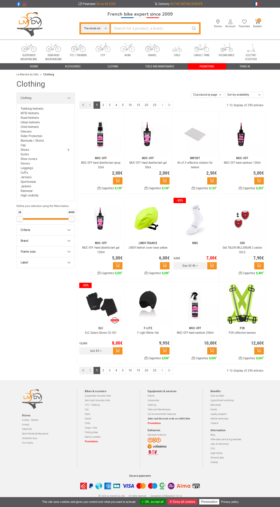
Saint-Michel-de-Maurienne (35, 433)
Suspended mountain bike (98, 395)
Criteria (25, 230)
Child (87, 423)
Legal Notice (216, 453)
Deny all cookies (183, 501)
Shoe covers (29, 159)
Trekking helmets (32, 108)
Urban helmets (30, 122)
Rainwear (27, 191)
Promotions (207, 66)
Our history (27, 443)
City (87, 409)
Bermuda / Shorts (32, 140)
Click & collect (217, 395)
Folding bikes (91, 432)
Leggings (27, 168)
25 (154, 105)
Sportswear (28, 182)
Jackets (26, 186)
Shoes (25, 150)
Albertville (27, 429)
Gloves (25, 163)
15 (138, 105)
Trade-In (214, 423)
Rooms (151, 395)
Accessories (153, 400)
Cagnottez (111, 188)
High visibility (30, 195)
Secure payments (140, 475)
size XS (94, 351)
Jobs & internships (219, 444)
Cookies (214, 462)
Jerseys (26, 177)
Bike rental (215, 405)
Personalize (209, 501)
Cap (23, 145)
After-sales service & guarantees (225, 439)
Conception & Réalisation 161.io (166, 496)
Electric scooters (93, 437)
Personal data (217, 457)
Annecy (25, 424)
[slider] (20, 219)
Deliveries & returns (157, 435)
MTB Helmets (30, 113)
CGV (212, 448)
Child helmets (30, 127)
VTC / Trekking (92, 405)
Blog (212, 435)
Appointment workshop (222, 400)
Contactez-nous (29, 438)
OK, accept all (154, 501)
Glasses (26, 131)
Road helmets (30, 118)
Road (87, 414)
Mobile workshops (219, 418)
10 (130, 105)
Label (24, 262)
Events (213, 409)
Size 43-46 (188, 265)
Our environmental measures (162, 414)
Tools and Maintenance (159, 409)
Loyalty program (218, 414)
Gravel (88, 418)
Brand (24, 241)
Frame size (28, 251)
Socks (25, 154)
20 (146, 105)
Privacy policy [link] (230, 501)
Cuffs (24, 172)
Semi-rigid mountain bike (97, 400)
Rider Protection (31, 136)
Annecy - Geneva (30, 420)
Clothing (26, 98)
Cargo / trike (91, 427)
